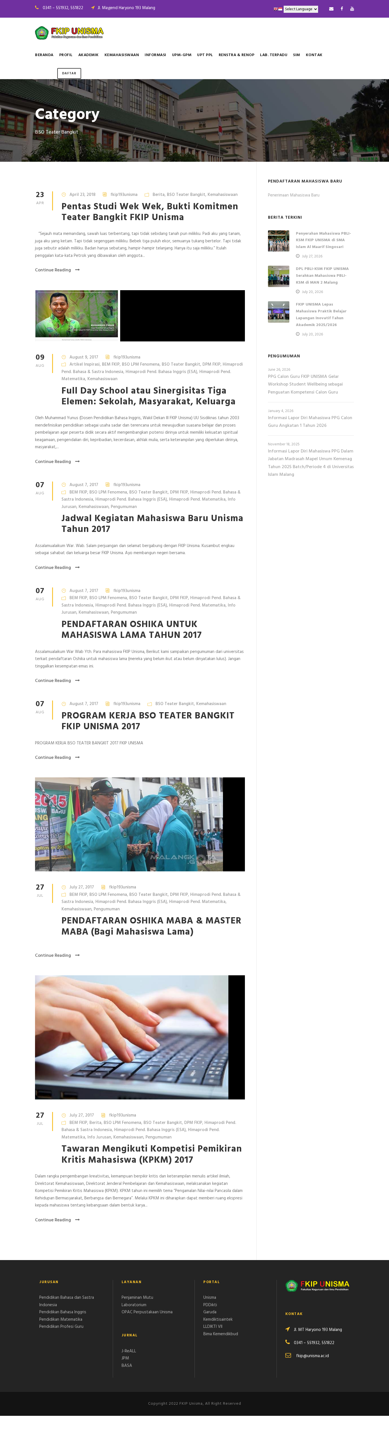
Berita (159, 194)
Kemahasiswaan (122, 55)
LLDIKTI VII (212, 1326)
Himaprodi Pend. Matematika (197, 499)
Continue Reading (53, 270)
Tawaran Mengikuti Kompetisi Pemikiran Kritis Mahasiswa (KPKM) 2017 (152, 1154)
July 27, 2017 (81, 887)
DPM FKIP (211, 364)
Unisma (209, 1297)
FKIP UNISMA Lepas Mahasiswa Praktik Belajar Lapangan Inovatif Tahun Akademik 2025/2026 (321, 314)
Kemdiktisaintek (218, 1319)
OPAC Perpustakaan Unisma (147, 1312)
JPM (125, 1358)
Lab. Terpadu (273, 55)
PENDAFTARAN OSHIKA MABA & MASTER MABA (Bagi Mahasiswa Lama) (151, 926)
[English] (275, 9)
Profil (66, 55)
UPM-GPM (182, 55)
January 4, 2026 (280, 411)
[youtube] (352, 9)
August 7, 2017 (83, 485)
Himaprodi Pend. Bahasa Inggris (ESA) (161, 371)
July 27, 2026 (312, 256)
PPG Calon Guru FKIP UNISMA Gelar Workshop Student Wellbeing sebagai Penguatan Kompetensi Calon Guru (305, 384)
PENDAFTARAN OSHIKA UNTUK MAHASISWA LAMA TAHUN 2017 (132, 630)
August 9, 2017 (83, 357)
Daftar (69, 73)
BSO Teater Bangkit (186, 194)
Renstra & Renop (237, 55)
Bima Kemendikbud (220, 1334)
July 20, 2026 (312, 292)
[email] (331, 9)
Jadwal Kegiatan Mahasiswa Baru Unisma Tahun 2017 (152, 524)
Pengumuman (124, 506)
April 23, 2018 (82, 194)
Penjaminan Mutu (137, 1297)
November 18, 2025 (284, 444)
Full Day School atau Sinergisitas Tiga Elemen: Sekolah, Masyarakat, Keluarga (149, 396)
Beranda (44, 55)
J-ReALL (129, 1351)
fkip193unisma (124, 194)
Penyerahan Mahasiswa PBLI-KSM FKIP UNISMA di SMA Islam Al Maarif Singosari (323, 240)
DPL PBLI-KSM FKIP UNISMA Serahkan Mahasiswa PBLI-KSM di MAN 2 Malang (322, 276)
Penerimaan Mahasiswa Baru (294, 195)
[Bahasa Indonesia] (280, 9)
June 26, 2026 (279, 370)
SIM (296, 55)
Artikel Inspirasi (84, 364)
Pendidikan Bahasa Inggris (62, 1312)
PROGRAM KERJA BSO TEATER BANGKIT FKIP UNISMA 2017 (148, 721)
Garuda (209, 1312)
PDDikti (210, 1305)
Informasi (155, 55)
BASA (127, 1365)
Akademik (88, 55)
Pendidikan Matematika (60, 1319)
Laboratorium (134, 1305)
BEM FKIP (111, 364)
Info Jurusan (99, 1137)
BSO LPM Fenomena (140, 364)
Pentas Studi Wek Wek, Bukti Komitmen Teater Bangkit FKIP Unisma (150, 212)
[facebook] (342, 9)
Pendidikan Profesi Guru (61, 1326)
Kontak (314, 55)
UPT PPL (205, 55)
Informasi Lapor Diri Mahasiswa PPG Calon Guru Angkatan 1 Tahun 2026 (310, 421)
